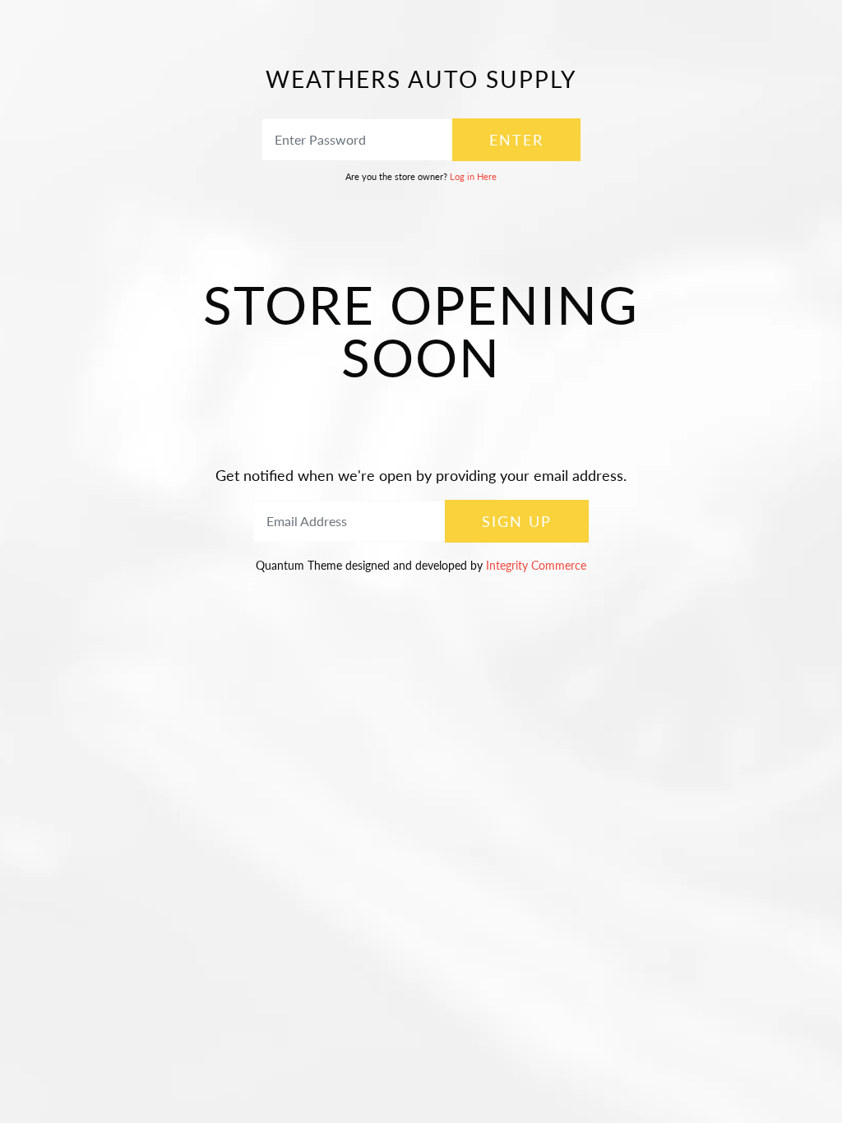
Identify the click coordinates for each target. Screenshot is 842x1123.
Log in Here (473, 176)
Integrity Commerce (536, 565)
